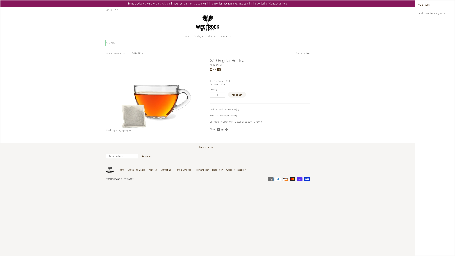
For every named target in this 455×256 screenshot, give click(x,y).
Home (121, 169)
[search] (107, 43)
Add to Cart (237, 94)
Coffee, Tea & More (136, 169)
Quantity (213, 89)
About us (153, 169)
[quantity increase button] (223, 94)
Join (116, 10)
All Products (119, 53)
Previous (299, 53)
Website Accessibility (236, 169)
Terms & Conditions (183, 169)
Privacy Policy (202, 169)
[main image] (155, 93)
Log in (108, 10)
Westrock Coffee (127, 179)
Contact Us (166, 169)
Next (307, 53)
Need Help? (217, 169)
